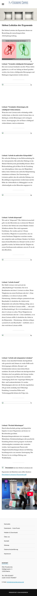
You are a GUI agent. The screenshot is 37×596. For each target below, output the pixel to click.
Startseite (7, 524)
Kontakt (6, 541)
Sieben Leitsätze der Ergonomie (17, 25)
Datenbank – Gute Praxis (12, 528)
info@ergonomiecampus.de (15, 582)
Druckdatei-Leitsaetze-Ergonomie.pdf (14, 474)
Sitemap (6, 545)
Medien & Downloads (11, 532)
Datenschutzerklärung (11, 549)
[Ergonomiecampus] (18, 5)
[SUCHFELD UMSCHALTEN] (34, 4)
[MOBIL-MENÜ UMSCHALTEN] (3, 4)
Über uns (7, 537)
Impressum (7, 553)
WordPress (24, 592)
